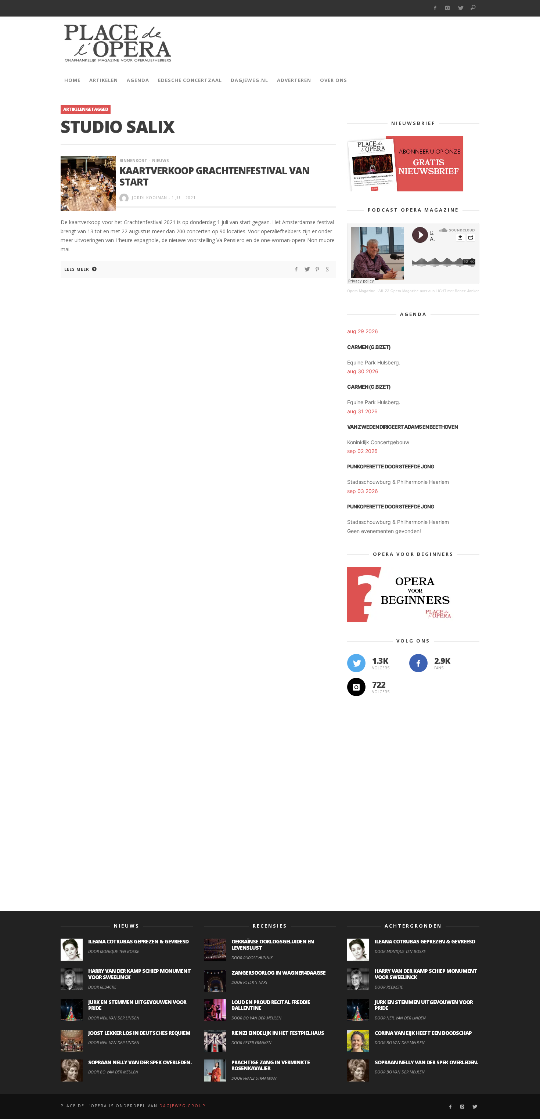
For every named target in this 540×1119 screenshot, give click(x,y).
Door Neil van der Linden (113, 1018)
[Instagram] (447, 8)
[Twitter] (460, 8)
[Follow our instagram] (356, 687)
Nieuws (160, 160)
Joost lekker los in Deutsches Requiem (139, 1032)
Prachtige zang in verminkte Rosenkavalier (270, 1065)
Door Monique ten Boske (113, 951)
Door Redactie (102, 987)
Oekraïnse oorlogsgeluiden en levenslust (272, 944)
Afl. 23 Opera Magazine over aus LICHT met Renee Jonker (428, 291)
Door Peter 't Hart (249, 982)
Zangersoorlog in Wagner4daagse (278, 972)
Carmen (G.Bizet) (368, 347)
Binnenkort (133, 160)
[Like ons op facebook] (418, 663)
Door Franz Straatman (254, 1078)
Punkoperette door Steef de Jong (390, 466)
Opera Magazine (361, 291)
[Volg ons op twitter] (356, 663)
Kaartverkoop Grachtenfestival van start (214, 176)
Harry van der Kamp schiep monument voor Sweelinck (139, 974)
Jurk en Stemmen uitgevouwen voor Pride (137, 1005)
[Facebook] (434, 8)
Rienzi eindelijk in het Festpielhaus (277, 1032)
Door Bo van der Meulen (113, 1072)
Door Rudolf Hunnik (252, 957)
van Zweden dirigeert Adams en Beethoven (402, 427)
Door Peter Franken (251, 1042)
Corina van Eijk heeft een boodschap (423, 1032)
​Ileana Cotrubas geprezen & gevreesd (138, 941)
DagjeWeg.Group (182, 1105)
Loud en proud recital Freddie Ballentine (270, 1005)
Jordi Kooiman (149, 197)
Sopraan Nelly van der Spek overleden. (139, 1062)
